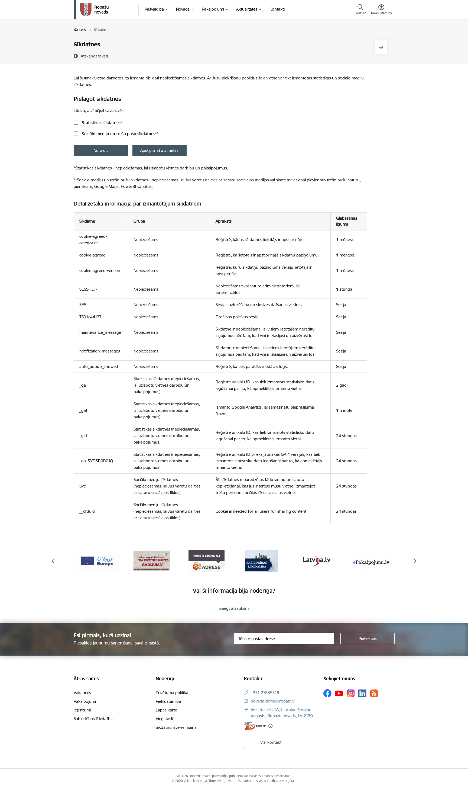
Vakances (82, 692)
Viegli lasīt (164, 718)
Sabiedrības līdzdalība (93, 718)
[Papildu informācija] (270, 726)
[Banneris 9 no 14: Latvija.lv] (316, 560)
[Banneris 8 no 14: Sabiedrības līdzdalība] (261, 560)
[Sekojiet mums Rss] (374, 693)
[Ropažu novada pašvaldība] (94, 9)
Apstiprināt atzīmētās (159, 150)
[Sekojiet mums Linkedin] (362, 693)
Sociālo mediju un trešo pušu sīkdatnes (119, 133)
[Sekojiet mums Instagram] (351, 693)
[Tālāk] (415, 561)
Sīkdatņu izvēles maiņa (176, 727)
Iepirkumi (82, 710)
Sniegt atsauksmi (234, 608)
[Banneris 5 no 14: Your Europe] (97, 560)
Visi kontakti (271, 742)
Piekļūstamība (168, 701)
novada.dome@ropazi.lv (272, 701)
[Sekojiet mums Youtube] (339, 693)
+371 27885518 (265, 692)
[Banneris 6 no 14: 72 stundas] (151, 560)
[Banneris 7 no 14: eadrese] (206, 560)
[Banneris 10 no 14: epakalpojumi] (371, 560)
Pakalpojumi (85, 701)
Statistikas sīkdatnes (101, 122)
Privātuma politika (172, 692)
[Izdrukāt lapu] (381, 47)
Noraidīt (100, 150)
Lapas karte (166, 710)
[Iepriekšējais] (53, 561)
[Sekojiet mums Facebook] (327, 693)
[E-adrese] (255, 725)
